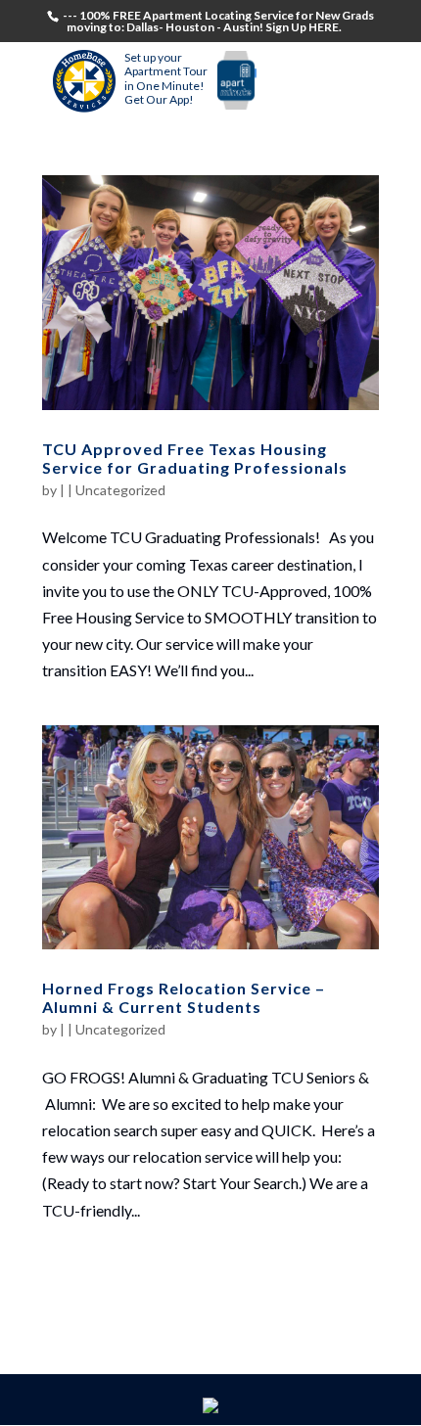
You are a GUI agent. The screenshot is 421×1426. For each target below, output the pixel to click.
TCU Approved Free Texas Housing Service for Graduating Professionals (195, 458)
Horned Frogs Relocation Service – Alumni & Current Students (183, 997)
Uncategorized (120, 490)
